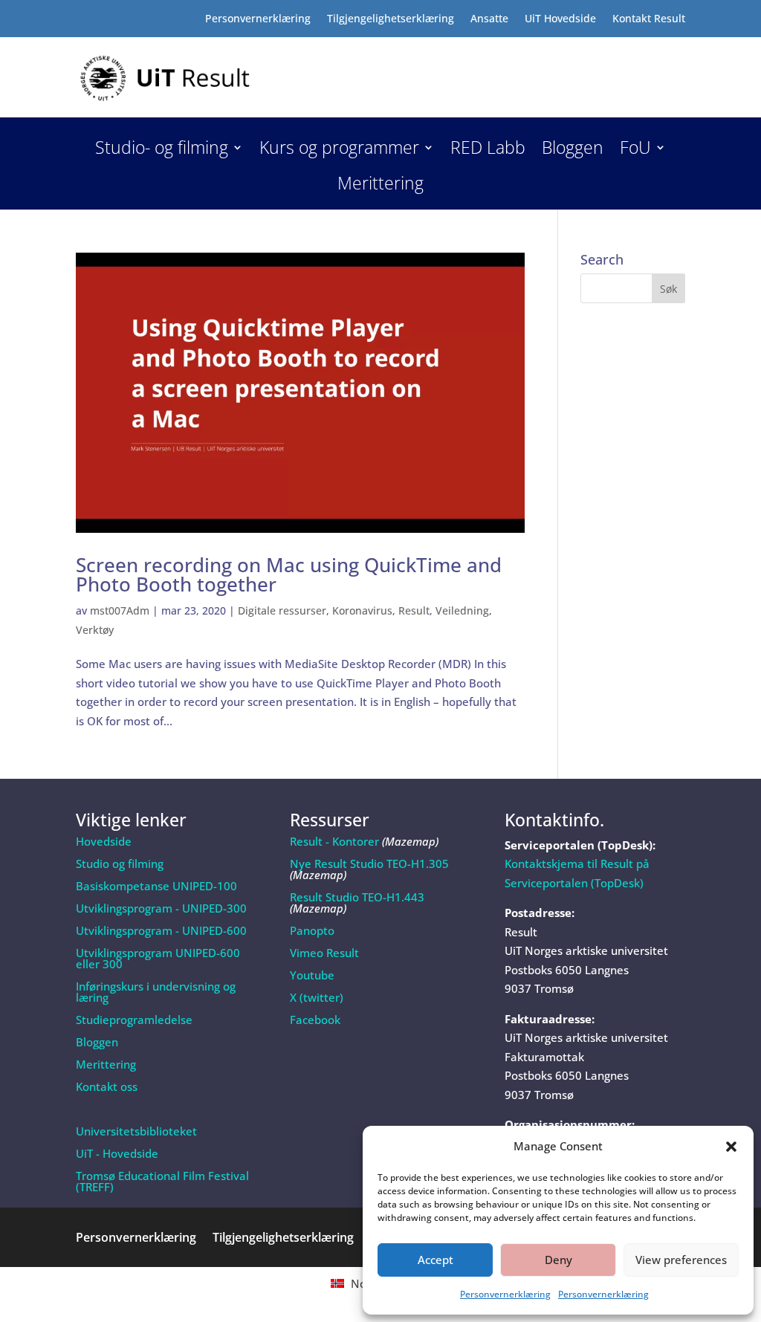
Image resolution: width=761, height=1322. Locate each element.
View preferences (681, 1259)
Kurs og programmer (339, 150)
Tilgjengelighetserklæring (390, 19)
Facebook (315, 1019)
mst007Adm (119, 610)
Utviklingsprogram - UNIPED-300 (161, 908)
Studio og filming (119, 863)
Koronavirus (362, 610)
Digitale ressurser (282, 610)
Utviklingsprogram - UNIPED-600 (161, 930)
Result (414, 610)
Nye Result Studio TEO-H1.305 (369, 863)
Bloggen (572, 150)
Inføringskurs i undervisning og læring (156, 992)
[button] (731, 1146)
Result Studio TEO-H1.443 (357, 897)
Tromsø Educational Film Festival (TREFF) (162, 1181)
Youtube (312, 975)
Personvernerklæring (505, 1294)
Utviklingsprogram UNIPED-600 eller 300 (158, 958)
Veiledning (462, 610)
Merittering (380, 186)
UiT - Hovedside (117, 1153)
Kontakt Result (648, 19)
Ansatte (489, 19)
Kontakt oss (106, 1086)
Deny (558, 1259)
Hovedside (104, 841)
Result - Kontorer (334, 841)
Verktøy (95, 630)
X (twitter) (316, 997)
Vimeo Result (324, 952)
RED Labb (487, 150)
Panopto (312, 930)
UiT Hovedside (560, 19)
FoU (635, 150)
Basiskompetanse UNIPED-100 (156, 885)
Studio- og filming (161, 150)
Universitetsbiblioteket (136, 1131)
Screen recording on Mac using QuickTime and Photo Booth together (289, 574)
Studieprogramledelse (134, 1019)
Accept (435, 1259)
